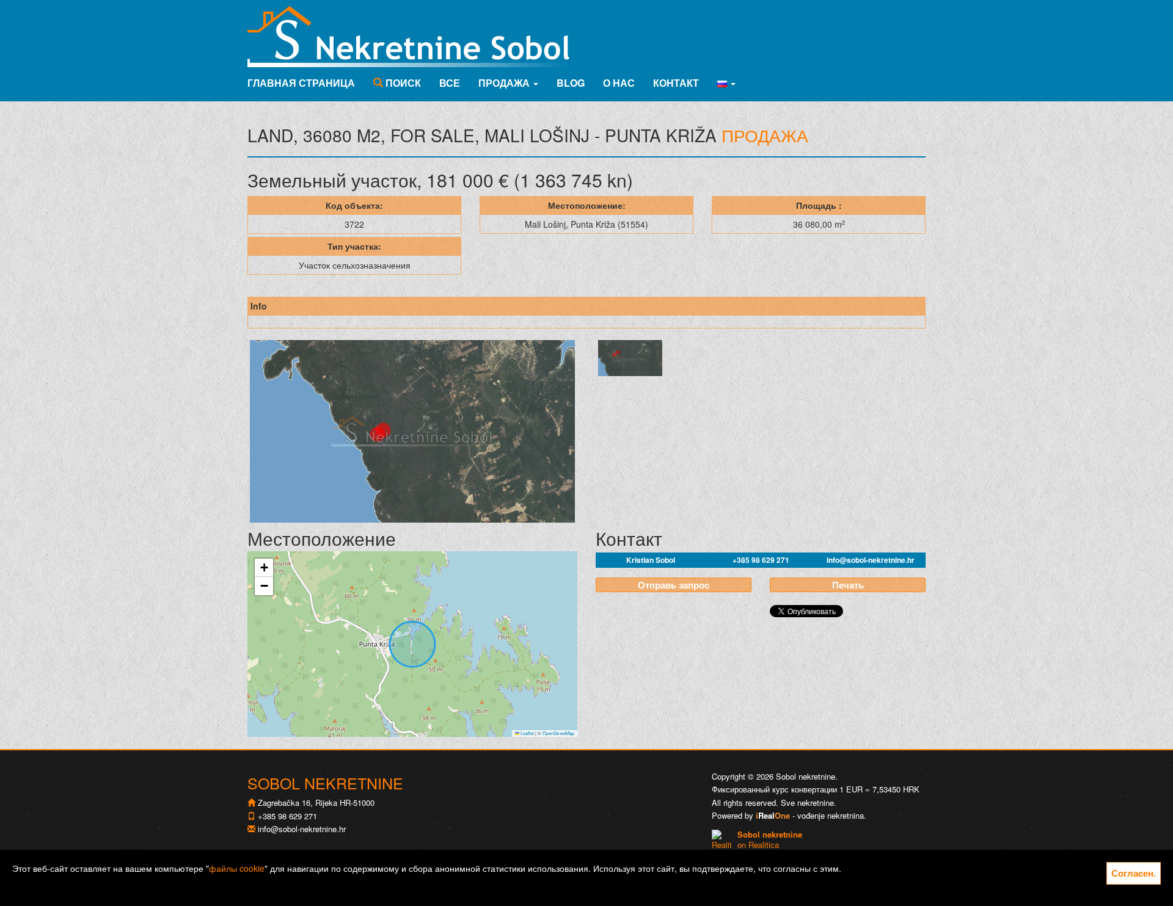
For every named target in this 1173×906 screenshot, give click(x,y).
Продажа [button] (505, 83)
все (449, 83)
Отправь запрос (673, 585)
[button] (726, 83)
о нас (619, 83)
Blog (571, 83)
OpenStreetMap (558, 733)
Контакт (676, 83)
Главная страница (301, 83)
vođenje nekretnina (830, 815)
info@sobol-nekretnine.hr (871, 559)
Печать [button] (848, 585)
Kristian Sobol (650, 559)
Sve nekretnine (807, 802)
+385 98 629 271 (761, 559)
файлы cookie (237, 868)
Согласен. (1133, 873)
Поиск (402, 83)
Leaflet (526, 733)
